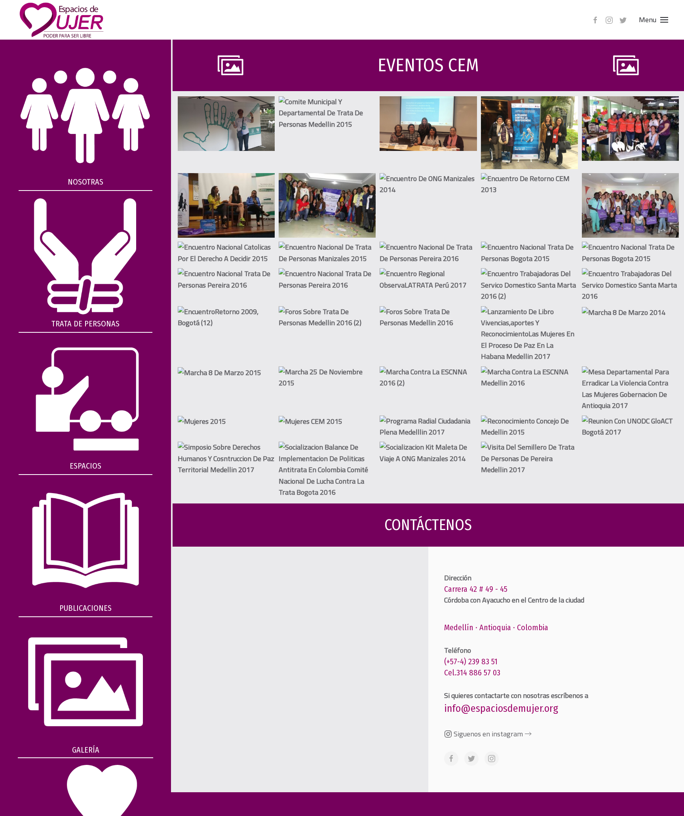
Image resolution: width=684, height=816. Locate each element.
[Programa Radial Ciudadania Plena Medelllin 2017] (428, 427)
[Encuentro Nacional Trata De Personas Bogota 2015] (529, 253)
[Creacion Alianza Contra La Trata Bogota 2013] (327, 205)
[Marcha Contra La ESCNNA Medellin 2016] (529, 377)
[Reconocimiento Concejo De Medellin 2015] (529, 427)
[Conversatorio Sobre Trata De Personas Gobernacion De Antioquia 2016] (226, 205)
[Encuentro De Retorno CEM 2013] (529, 184)
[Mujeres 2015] (202, 421)
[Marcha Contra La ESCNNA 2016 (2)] (428, 377)
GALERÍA (85, 750)
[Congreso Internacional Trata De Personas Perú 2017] (428, 123)
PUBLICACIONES (85, 608)
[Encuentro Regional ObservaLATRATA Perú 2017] (428, 279)
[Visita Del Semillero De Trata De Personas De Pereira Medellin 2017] (529, 458)
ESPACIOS (85, 466)
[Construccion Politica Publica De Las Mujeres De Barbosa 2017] (630, 128)
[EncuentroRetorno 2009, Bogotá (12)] (226, 317)
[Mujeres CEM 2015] (310, 421)
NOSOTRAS (85, 182)
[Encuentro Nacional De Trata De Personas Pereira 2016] (428, 253)
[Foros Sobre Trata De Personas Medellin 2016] (428, 317)
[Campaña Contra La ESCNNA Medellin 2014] (226, 123)
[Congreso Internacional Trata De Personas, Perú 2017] (529, 132)
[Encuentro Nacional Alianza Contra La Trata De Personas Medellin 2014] (630, 205)
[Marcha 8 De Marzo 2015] (219, 372)
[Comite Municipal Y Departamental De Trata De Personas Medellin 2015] (327, 113)
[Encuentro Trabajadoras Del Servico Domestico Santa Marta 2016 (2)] (529, 285)
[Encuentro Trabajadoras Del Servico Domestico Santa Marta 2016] (630, 285)
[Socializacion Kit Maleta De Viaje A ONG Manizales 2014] (428, 453)
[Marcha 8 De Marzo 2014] (623, 312)
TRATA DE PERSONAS (85, 323)
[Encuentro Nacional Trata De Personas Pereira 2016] (226, 279)
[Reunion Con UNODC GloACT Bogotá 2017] (630, 427)
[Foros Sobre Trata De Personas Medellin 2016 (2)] (327, 317)
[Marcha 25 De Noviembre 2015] (327, 377)
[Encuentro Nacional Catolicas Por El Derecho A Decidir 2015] (226, 253)
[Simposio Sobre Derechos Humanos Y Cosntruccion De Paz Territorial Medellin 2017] (226, 458)
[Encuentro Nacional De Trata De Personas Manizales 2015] (327, 253)
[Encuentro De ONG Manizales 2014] (428, 184)
